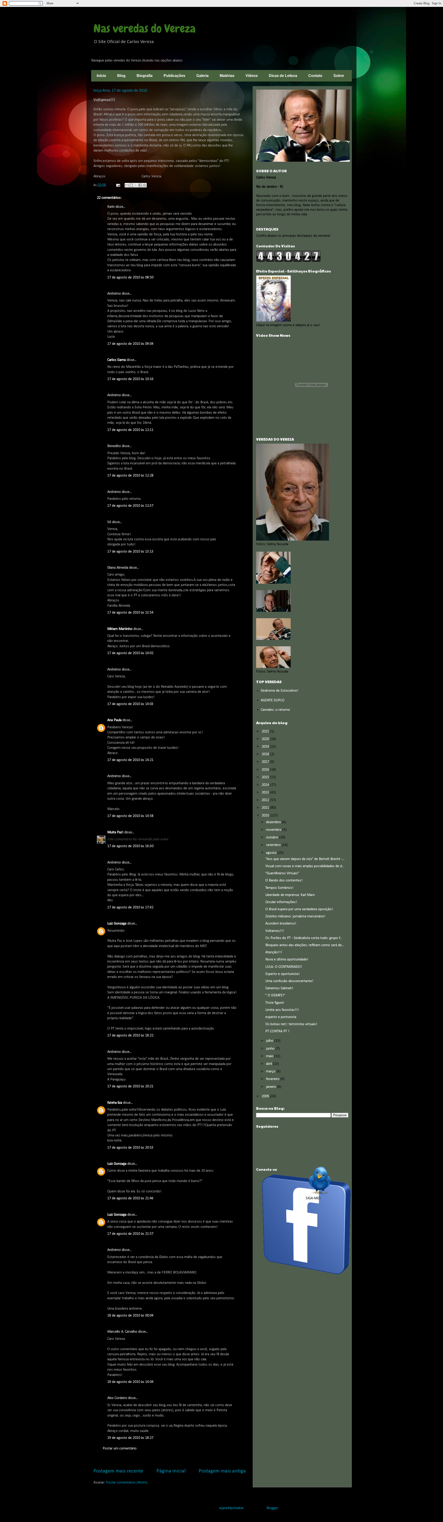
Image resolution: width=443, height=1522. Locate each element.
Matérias (227, 76)
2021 (266, 731)
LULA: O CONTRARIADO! (283, 967)
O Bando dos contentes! (283, 880)
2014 (266, 785)
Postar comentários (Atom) (126, 1482)
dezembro (274, 822)
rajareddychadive (231, 1508)
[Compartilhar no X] (135, 185)
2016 (266, 770)
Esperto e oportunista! (282, 974)
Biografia (145, 76)
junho (270, 1049)
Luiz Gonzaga (116, 923)
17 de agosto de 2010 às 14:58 (130, 816)
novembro (274, 830)
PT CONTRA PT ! (277, 1031)
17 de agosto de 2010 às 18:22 (130, 1035)
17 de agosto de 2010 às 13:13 (130, 551)
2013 (266, 792)
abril (269, 1064)
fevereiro (273, 1079)
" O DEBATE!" (275, 995)
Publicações (174, 76)
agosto (272, 853)
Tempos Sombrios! (279, 888)
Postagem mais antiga (222, 1471)
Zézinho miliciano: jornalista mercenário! (295, 916)
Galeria (202, 76)
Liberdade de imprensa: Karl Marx (290, 895)
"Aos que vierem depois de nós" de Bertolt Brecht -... (304, 859)
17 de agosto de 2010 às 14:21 (130, 760)
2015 (266, 777)
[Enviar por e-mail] (127, 185)
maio (270, 1056)
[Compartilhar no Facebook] (140, 185)
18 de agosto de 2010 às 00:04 (130, 1315)
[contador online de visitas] (288, 261)
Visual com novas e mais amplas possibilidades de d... (304, 866)
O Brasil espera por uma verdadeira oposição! (299, 909)
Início (101, 76)
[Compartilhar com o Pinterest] (144, 185)
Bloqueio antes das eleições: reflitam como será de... (304, 945)
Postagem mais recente (118, 1471)
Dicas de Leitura (283, 76)
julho (270, 1041)
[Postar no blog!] (131, 185)
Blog (121, 76)
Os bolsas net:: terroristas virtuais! (291, 1024)
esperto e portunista (280, 1017)
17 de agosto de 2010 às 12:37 (130, 506)
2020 (266, 739)
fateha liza (114, 1103)
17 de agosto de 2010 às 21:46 (130, 1198)
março (271, 1071)
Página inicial (171, 1471)
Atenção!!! (273, 952)
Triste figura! (274, 1003)
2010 (266, 815)
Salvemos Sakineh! (279, 988)
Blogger (272, 1508)
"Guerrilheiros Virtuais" (282, 873)
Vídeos (251, 76)
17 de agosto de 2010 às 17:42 (130, 907)
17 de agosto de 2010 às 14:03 (130, 704)
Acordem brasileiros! (280, 923)
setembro (274, 845)
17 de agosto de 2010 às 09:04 (130, 344)
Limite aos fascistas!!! (282, 1010)
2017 (266, 762)
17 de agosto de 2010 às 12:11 (130, 430)
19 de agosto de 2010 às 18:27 (130, 1438)
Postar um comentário (120, 1448)
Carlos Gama (116, 360)
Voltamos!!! (274, 931)
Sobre (338, 76)
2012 (266, 800)
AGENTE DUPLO (272, 700)
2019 (266, 747)
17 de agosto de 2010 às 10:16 (130, 379)
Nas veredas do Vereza (144, 28)
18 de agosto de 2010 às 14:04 (130, 1382)
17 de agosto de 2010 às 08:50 (130, 277)
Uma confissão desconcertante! (289, 981)
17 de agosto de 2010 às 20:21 (130, 1086)
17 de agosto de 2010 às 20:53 (130, 1148)
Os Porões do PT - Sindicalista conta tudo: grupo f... (303, 938)
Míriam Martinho (119, 629)
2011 (266, 808)
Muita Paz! (115, 832)
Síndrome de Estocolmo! (279, 691)
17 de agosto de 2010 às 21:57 (130, 1234)
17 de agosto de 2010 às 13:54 (130, 613)
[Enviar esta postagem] (117, 185)
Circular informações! (281, 902)
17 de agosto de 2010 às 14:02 (130, 653)
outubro (272, 837)
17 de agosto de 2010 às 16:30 (130, 846)
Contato (315, 76)
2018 (266, 754)
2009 (266, 1096)
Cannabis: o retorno (275, 710)
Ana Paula (114, 720)
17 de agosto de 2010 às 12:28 (130, 475)
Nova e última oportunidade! (286, 959)
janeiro (271, 1087)
